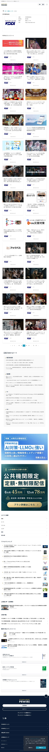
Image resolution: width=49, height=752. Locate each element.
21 (33, 345)
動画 (2, 532)
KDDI (10, 82)
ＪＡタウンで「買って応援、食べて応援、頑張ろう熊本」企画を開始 (19, 362)
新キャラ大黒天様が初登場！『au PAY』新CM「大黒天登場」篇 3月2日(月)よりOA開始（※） (36, 257)
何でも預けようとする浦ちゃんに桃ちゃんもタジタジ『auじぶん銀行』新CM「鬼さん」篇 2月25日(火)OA (36, 282)
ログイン (24, 709)
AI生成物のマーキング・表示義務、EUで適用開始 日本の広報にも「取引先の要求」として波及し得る (23, 618)
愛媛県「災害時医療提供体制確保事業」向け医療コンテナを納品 (17, 566)
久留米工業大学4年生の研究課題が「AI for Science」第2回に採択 (19, 397)
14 (28, 345)
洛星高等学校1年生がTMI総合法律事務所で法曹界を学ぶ (16, 556)
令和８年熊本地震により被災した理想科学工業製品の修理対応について (20, 360)
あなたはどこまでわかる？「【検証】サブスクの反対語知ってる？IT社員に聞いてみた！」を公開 (27, 633)
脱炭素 (8, 374)
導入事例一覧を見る (13, 608)
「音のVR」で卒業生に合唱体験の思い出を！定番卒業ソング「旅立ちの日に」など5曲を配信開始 (36, 206)
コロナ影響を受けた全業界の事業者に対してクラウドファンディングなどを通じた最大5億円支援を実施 (13, 52)
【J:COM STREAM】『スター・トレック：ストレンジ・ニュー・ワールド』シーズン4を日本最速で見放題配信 (22, 546)
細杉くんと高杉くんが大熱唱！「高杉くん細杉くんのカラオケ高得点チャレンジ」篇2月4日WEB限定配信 (36, 308)
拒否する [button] (30, 747)
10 (19, 345)
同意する (41, 747)
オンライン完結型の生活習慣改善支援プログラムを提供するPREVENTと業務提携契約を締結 (36, 129)
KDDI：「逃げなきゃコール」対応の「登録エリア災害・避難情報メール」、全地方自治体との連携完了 (35, 231)
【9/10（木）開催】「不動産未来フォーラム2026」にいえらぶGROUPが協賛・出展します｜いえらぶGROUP (24, 403)
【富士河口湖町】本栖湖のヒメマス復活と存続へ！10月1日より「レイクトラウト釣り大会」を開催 (22, 551)
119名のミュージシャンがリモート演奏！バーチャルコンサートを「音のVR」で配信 (35, 104)
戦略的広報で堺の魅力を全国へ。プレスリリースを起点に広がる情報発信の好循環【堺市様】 (28, 606)
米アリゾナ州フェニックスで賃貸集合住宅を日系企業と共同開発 (18, 382)
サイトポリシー (4, 740)
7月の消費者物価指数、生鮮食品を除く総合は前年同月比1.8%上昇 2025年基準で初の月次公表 (21, 621)
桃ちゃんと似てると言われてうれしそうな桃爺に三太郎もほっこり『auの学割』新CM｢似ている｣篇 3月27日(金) (13, 206)
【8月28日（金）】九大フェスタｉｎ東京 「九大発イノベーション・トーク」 (20, 572)
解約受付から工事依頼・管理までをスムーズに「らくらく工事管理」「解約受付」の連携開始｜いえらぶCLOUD (24, 420)
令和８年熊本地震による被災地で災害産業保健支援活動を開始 (18, 365)
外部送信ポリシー (4, 744)
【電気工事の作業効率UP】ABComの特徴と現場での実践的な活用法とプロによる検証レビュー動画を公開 (22, 594)
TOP (5, 11)
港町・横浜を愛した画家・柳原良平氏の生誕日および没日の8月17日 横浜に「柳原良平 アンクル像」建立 (22, 578)
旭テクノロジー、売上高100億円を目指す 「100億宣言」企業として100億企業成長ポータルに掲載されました (25, 377)
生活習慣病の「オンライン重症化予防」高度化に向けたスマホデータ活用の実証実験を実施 (13, 155)
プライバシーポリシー (35, 738)
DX (7, 409)
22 (36, 345)
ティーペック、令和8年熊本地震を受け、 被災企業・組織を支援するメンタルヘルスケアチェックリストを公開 (24, 368)
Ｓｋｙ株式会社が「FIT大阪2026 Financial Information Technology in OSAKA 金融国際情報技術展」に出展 (25, 395)
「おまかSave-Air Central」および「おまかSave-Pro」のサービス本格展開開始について (23, 380)
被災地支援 (10, 357)
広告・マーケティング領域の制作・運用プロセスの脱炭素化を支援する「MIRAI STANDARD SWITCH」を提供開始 (24, 386)
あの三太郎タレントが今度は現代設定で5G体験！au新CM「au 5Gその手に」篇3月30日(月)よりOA (36, 180)
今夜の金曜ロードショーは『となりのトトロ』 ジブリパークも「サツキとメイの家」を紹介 (21, 623)
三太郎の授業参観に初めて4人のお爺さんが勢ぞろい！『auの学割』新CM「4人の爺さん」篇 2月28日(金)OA (13, 282)
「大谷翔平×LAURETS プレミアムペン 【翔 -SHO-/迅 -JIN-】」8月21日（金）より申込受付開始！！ (27, 639)
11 (21, 345)
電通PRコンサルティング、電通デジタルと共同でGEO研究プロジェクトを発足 (21, 400)
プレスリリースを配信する (24, 712)
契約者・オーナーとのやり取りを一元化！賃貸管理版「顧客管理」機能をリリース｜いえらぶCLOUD (24, 416)
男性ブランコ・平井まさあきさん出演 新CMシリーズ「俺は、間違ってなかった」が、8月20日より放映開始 (25, 424)
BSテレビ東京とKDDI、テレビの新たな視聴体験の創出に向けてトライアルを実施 (13, 231)
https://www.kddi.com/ (30, 22)
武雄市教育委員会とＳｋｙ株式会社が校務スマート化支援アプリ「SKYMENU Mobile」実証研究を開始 (25, 412)
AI (7, 391)
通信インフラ (10, 11)
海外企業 (3, 535)
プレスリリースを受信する (24, 715)
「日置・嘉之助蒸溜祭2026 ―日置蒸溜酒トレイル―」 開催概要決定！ (19, 582)
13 (26, 345)
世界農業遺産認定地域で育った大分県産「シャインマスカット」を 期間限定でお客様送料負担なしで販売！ (23, 589)
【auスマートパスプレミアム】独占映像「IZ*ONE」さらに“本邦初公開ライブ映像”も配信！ (13, 78)
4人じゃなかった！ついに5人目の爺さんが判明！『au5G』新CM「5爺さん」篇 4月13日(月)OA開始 (36, 155)
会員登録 (24, 705)
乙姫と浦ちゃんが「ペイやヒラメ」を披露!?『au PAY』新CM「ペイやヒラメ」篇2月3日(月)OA (36, 334)
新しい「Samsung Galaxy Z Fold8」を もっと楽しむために (17, 561)
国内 (40, 4)
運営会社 (2, 747)
